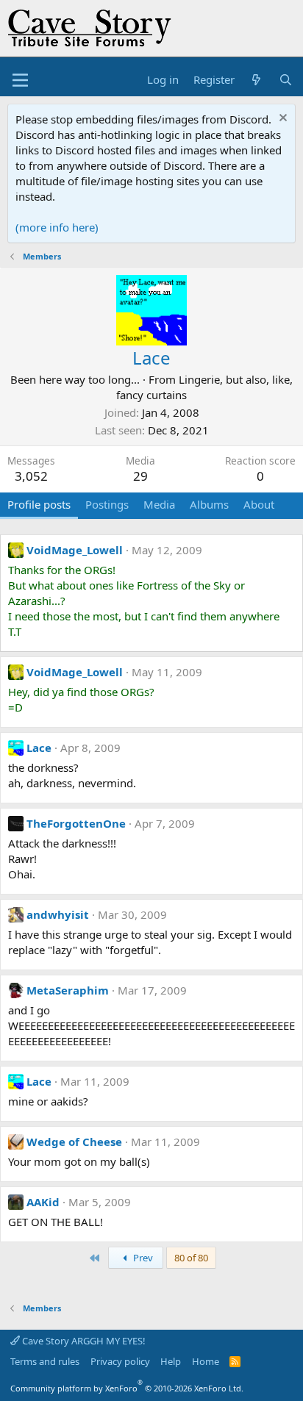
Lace (38, 747)
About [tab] (258, 504)
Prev (142, 1257)
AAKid (43, 1201)
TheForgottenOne (76, 823)
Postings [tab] (107, 504)
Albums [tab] (209, 504)
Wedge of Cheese (74, 1141)
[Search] (285, 79)
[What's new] (256, 79)
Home (205, 1361)
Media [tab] (159, 504)
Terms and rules (44, 1361)
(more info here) (57, 227)
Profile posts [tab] (39, 504)
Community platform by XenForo (126, 1388)
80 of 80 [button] (191, 1257)
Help (170, 1361)
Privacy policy (120, 1361)
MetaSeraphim (67, 990)
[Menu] (20, 80)
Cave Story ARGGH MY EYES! (83, 1340)
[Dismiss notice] (281, 119)
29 (140, 475)
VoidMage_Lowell (74, 549)
